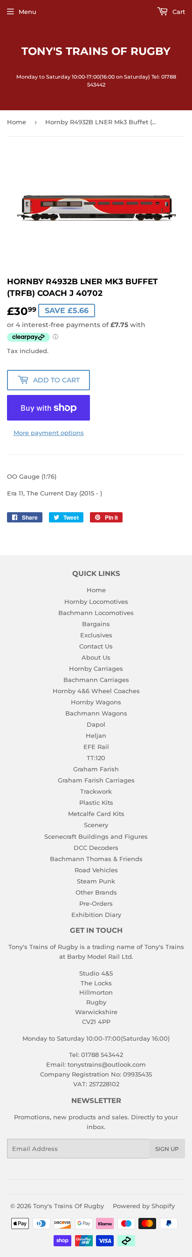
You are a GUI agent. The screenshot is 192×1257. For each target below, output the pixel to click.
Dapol (96, 724)
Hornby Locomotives (96, 601)
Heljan (96, 735)
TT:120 (96, 758)
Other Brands (96, 892)
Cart (178, 11)
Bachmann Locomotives (96, 612)
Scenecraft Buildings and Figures (96, 836)
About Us (96, 657)
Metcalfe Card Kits (96, 813)
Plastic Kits (96, 802)
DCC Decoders (96, 847)
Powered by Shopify (144, 1206)
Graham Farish (96, 769)
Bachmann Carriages (96, 679)
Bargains (96, 624)
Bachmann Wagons (96, 713)
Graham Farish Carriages (96, 780)
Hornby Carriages (96, 668)
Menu (27, 11)
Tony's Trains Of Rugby (96, 51)
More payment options (49, 432)
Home (16, 122)
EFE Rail (96, 746)
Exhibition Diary (96, 914)
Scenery (96, 825)
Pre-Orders (96, 903)
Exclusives (96, 635)
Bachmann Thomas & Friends (96, 859)
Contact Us (96, 646)
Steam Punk (96, 881)
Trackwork (96, 791)
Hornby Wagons (96, 702)
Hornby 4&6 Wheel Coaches (96, 691)
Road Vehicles (96, 870)
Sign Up (167, 1148)
